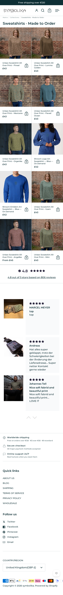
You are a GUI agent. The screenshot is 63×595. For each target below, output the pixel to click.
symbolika (28, 585)
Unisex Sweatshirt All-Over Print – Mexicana (15, 99)
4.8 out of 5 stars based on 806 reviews (32, 277)
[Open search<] (43, 10)
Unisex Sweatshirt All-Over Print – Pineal (15, 51)
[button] (43, 10)
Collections (14, 17)
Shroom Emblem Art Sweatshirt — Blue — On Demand (15, 195)
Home (5, 17)
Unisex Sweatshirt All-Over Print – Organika (15, 147)
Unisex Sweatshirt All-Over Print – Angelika (15, 241)
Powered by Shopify (46, 585)
